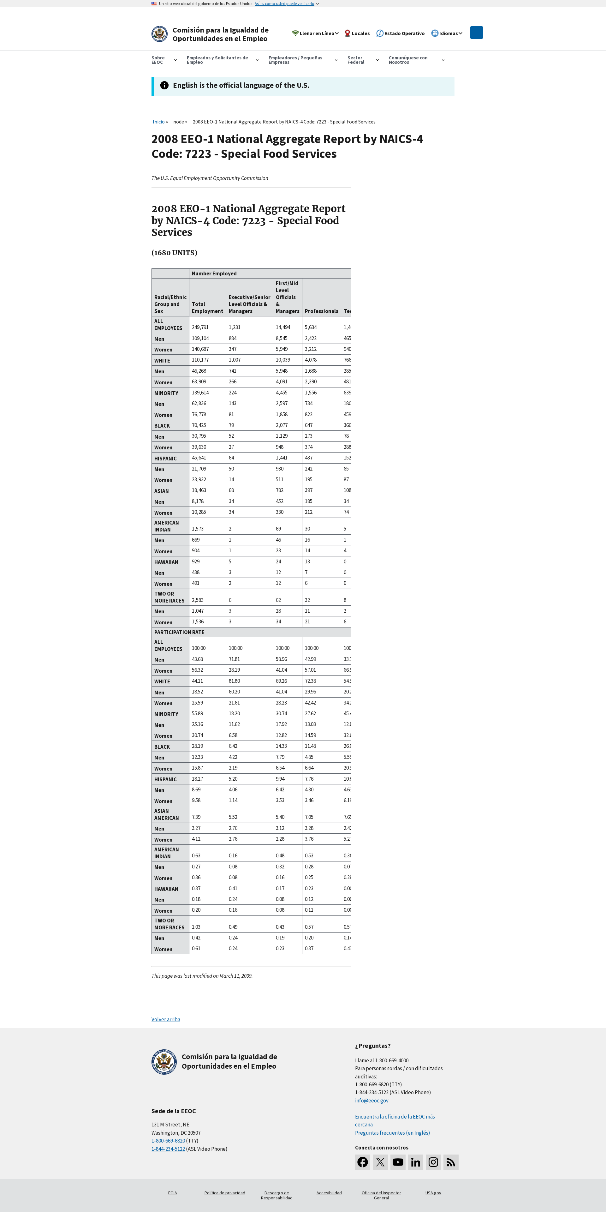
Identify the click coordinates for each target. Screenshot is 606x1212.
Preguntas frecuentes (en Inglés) (392, 1132)
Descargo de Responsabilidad (277, 1195)
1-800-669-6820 (168, 1140)
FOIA (172, 1193)
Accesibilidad (329, 1193)
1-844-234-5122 (168, 1148)
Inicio (159, 121)
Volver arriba (166, 1019)
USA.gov (433, 1193)
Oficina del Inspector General (381, 1195)
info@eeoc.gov (372, 1100)
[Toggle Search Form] (476, 32)
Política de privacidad (225, 1193)
